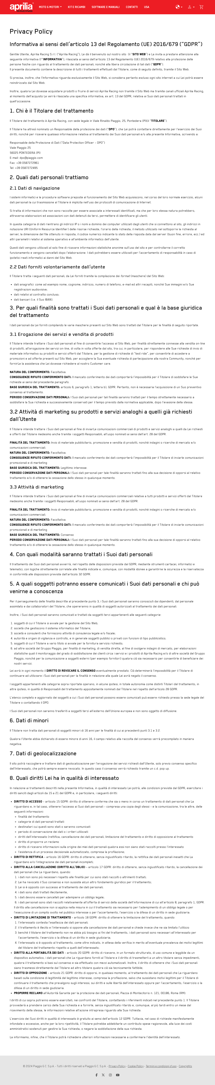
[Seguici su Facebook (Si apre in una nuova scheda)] (96, 1075)
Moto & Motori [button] (49, 7)
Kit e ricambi (76, 7)
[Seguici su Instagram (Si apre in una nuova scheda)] (110, 1075)
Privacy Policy (117, 1066)
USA (148, 7)
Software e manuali (106, 7)
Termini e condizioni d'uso (161, 1066)
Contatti (132, 7)
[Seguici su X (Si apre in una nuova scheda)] (103, 1075)
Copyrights (185, 1066)
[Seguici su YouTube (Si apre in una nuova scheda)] (118, 1075)
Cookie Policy (136, 1066)
